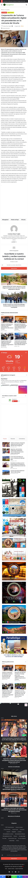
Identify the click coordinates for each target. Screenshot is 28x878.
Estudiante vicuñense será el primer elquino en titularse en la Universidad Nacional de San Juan (18, 465)
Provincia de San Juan (12, 838)
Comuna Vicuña (15, 829)
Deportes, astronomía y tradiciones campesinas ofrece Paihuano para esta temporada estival (17, 451)
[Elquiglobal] (8, 5)
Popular (5, 438)
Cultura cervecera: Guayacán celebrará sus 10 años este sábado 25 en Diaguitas (18, 444)
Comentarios (22, 438)
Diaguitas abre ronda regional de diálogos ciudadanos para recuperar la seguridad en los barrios (7, 343)
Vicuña (23, 219)
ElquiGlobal (4, 378)
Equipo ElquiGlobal (19, 868)
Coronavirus (22, 829)
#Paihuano (17, 381)
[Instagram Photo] (5, 389)
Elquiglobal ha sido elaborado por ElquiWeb (13, 866)
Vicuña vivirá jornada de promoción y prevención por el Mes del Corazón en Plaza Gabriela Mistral (21, 342)
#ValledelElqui (24, 380)
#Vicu (21, 381)
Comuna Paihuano (7, 829)
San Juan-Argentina (22, 838)
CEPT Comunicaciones (9, 827)
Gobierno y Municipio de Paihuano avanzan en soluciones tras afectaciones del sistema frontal (7, 327)
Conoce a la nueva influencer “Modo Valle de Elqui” (17, 471)
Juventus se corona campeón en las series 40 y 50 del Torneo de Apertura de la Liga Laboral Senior (20, 693)
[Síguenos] (26, 704)
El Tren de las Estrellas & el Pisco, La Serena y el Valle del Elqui (17, 458)
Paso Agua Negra (22, 836)
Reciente (13, 438)
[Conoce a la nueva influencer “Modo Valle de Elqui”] (6, 472)
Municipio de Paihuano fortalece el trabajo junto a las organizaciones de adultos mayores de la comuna (21, 327)
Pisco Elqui (4, 838)
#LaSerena (3, 383)
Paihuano (15, 836)
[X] (16, 242)
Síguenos (23, 387)
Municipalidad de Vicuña (7, 836)
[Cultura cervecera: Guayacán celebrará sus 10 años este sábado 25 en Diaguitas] (6, 444)
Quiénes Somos (11, 868)
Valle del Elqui (15, 219)
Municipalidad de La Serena (8, 833)
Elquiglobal (5, 219)
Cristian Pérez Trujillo (14, 234)
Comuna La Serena (19, 827)
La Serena (19, 831)
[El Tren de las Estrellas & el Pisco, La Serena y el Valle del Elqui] (6, 458)
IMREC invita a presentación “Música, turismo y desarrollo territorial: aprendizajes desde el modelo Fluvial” (14, 787)
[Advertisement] (14, 21)
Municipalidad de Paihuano (20, 833)
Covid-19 (8, 831)
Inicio (6, 868)
